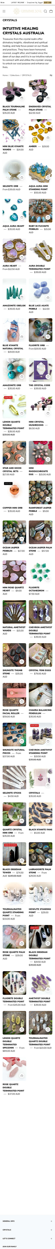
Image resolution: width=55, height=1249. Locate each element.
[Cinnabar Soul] (27, 11)
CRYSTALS (34, 792)
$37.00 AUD (14, 1094)
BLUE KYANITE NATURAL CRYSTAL (13, 347)
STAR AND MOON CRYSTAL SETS (12, 470)
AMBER (33, 146)
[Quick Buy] (48, 97)
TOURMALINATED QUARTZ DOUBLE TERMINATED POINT (39, 1041)
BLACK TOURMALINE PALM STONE (14, 108)
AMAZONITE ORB (12, 385)
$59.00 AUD (9, 716)
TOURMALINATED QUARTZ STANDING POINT (13, 912)
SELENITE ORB (10, 186)
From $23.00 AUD (43, 1048)
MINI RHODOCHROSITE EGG (38, 471)
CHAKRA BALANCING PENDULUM (40, 712)
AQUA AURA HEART (13, 226)
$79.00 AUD (40, 673)
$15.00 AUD (45, 474)
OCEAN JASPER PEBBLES (11, 549)
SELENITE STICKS (12, 792)
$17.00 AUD (8, 474)
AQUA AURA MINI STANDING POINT (38, 188)
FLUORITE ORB (37, 345)
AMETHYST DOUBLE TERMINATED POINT (39, 1000)
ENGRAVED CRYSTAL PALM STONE (40, 108)
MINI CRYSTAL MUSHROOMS (36, 423)
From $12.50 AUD (11, 269)
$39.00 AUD (40, 272)
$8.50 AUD (34, 428)
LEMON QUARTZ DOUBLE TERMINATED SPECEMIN (11, 1043)
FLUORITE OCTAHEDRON (36, 589)
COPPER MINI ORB (12, 507)
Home (5, 75)
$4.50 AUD (13, 796)
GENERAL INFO (9, 1221)
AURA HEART (10, 265)
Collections (14, 75)
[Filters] (51, 75)
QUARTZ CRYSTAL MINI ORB (12, 831)
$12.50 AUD (34, 113)
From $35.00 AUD (16, 1005)
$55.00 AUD (40, 192)
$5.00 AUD (39, 833)
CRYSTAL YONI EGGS (40, 670)
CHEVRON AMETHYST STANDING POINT (40, 751)
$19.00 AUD (14, 352)
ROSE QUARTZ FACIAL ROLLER (11, 712)
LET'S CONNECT (9, 1238)
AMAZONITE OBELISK (14, 305)
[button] (45, 11)
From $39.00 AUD (11, 189)
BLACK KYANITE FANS (40, 829)
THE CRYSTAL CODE (39, 385)
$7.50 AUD (34, 594)
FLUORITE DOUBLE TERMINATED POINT (13, 1000)
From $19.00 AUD (37, 348)
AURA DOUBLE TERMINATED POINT (39, 267)
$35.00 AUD (9, 113)
